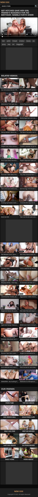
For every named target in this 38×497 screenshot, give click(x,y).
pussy (4, 44)
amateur (21, 41)
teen (3, 41)
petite (8, 41)
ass (13, 44)
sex (34, 41)
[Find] (36, 6)
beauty (28, 41)
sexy (9, 44)
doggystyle (19, 44)
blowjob (14, 41)
